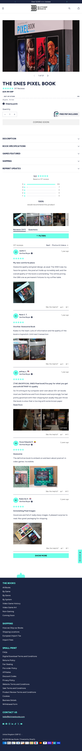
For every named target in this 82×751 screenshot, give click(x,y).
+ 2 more (63, 428)
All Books (6, 587)
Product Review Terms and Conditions (19, 692)
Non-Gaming (8, 611)
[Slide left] (15, 1)
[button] (41, 88)
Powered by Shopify (27, 739)
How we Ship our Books (13, 628)
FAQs (5, 652)
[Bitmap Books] (38, 8)
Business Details (9, 700)
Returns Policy (9, 660)
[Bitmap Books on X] (18, 723)
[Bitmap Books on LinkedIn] (12, 723)
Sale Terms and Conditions (14, 688)
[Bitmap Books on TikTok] (15, 723)
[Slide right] (66, 1)
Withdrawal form (10, 704)
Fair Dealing (8, 664)
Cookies (6, 696)
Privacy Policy (9, 680)
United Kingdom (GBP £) (12, 734)
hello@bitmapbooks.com (14, 716)
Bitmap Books (13, 739)
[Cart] (78, 8)
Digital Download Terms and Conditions (20, 656)
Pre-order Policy (10, 668)
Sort (48, 245)
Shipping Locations (11, 632)
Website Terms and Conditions (16, 684)
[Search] (69, 8)
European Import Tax (12, 636)
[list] (41, 46)
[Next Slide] (67, 219)
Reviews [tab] (19, 230)
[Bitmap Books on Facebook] (6, 723)
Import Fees (8, 640)
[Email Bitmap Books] (3, 723)
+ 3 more (51, 485)
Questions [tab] (33, 230)
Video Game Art (10, 607)
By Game (6, 591)
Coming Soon (41, 122)
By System (7, 599)
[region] (41, 219)
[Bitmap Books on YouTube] (21, 723)
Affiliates (7, 672)
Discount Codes (9, 676)
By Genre (7, 595)
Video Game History (11, 603)
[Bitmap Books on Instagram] (9, 723)
